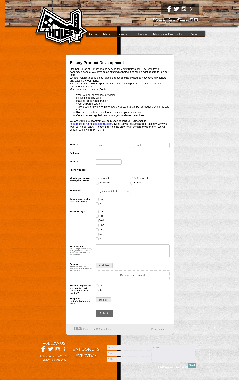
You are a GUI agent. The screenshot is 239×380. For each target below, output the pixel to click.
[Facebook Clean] (169, 9)
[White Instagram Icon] (184, 9)
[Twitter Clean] (176, 9)
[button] (121, 34)
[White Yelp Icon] (191, 9)
